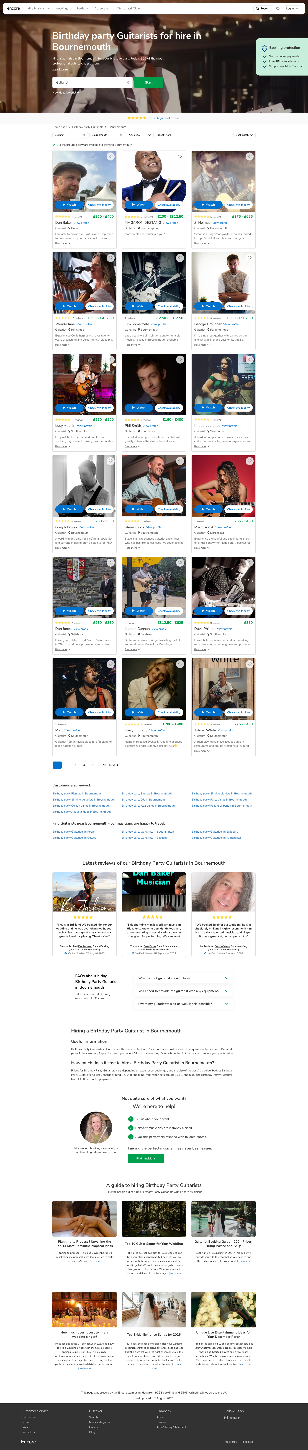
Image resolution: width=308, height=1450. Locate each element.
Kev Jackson (85, 946)
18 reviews (77, 420)
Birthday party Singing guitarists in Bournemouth (83, 800)
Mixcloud (247, 1442)
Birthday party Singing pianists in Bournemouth (221, 794)
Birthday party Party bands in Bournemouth (219, 800)
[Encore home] (13, 8)
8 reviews (215, 318)
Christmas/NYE (127, 8)
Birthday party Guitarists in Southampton (148, 832)
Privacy (26, 1427)
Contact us (28, 1432)
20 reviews (77, 318)
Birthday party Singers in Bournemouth (147, 794)
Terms (25, 1422)
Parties (81, 8)
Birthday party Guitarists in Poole (73, 832)
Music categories (99, 1422)
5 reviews (215, 217)
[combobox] (70, 135)
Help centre (28, 1417)
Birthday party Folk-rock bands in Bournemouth (221, 806)
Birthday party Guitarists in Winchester (216, 838)
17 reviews (147, 724)
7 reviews (76, 217)
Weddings (62, 8)
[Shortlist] (278, 8)
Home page (59, 127)
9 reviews (215, 623)
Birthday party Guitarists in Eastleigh (145, 838)
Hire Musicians (37, 8)
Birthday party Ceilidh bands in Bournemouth (81, 806)
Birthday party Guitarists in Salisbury (214, 832)
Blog (92, 1432)
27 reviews (147, 217)
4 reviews (76, 521)
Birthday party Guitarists (87, 127)
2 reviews (130, 318)
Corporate (101, 8)
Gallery (93, 1427)
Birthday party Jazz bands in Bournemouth (149, 806)
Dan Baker (150, 946)
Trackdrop (230, 1442)
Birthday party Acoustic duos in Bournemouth (81, 812)
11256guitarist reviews (165, 118)
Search (265, 8)
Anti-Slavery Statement (171, 1427)
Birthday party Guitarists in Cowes (74, 838)
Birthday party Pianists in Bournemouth (77, 794)
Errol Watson (222, 946)
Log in (290, 8)
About (161, 1417)
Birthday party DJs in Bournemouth (144, 800)
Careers (161, 1422)
